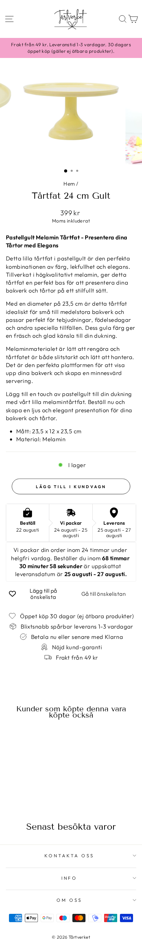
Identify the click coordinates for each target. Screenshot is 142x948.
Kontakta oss (69, 855)
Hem (69, 183)
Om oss (69, 900)
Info (69, 878)
